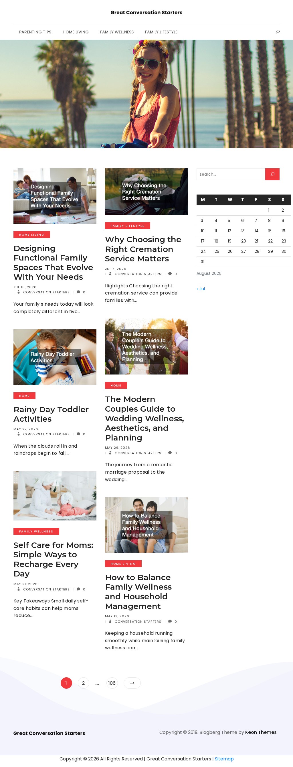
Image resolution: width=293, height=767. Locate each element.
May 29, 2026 (117, 447)
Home (116, 385)
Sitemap (224, 759)
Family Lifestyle (161, 32)
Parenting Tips (35, 32)
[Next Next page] (132, 683)
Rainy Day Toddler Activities (51, 414)
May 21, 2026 (25, 584)
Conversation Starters (46, 292)
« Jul (201, 289)
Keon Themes (261, 732)
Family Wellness (117, 32)
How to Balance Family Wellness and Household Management (138, 591)
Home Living (76, 32)
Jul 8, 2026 (115, 269)
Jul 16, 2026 (25, 287)
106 (113, 683)
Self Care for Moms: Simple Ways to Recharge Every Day (53, 559)
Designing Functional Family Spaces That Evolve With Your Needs (53, 262)
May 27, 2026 (25, 429)
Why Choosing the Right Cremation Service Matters (143, 249)
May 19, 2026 (117, 616)
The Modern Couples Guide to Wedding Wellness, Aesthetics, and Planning (144, 418)
